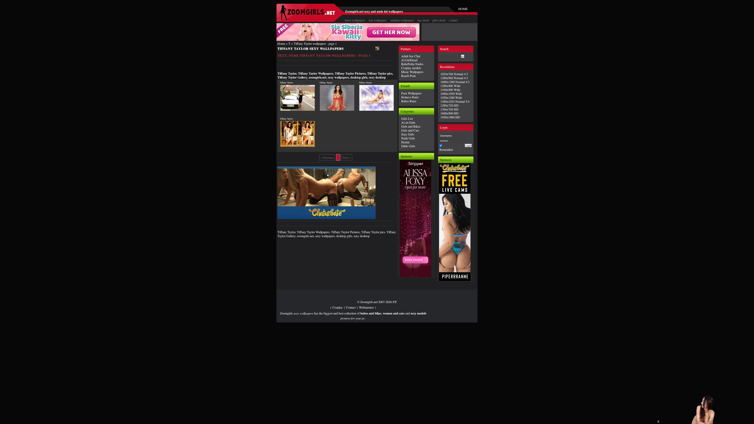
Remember (446, 149)
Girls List (407, 118)
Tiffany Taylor (286, 82)
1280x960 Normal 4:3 (454, 78)
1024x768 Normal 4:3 (454, 74)
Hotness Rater (410, 97)
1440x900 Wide (450, 90)
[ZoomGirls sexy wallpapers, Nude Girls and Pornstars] (307, 19)
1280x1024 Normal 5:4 (454, 101)
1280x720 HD (449, 105)
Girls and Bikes (410, 126)
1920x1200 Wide (451, 97)
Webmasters (366, 307)
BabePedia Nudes (412, 64)
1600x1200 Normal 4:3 (454, 82)
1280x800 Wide (450, 86)
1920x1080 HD (450, 117)
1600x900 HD (449, 113)
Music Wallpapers (412, 72)
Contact (351, 307)
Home (281, 43)
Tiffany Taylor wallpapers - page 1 (315, 43)
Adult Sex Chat (410, 56)
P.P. (395, 302)
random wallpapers (402, 20)
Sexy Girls (407, 134)
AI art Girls (408, 122)
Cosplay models (411, 68)
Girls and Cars (410, 130)
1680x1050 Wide (451, 93)
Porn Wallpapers (411, 93)
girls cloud (438, 20)
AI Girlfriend (409, 60)
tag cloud (423, 20)
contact (453, 20)
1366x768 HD (449, 109)
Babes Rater (408, 101)
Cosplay (337, 307)
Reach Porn (408, 76)
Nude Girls (408, 138)
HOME (463, 9)
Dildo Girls (408, 146)
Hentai (405, 142)
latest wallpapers (355, 20)
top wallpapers (378, 20)
